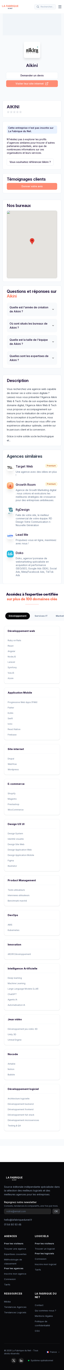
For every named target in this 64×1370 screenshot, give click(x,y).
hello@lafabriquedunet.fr (18, 1219)
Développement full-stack (21, 1115)
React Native (14, 729)
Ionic (10, 724)
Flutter (11, 707)
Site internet (16, 749)
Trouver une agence (15, 1248)
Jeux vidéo (15, 1019)
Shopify (12, 793)
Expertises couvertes (15, 1254)
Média (7, 1301)
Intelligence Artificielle (22, 968)
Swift (10, 718)
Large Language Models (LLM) (23, 989)
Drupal (11, 758)
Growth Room (26, 484)
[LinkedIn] (21, 1360)
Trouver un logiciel (45, 1248)
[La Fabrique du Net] (10, 6)
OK (56, 1211)
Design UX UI (16, 824)
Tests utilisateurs (16, 890)
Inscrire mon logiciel (45, 1264)
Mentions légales (44, 1316)
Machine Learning (16, 983)
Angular (11, 651)
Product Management (22, 880)
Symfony (12, 667)
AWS (10, 924)
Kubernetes (13, 930)
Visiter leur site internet (30, 83)
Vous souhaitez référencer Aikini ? (30, 162)
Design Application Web (20, 849)
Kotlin (10, 713)
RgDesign (23, 509)
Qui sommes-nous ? (45, 1310)
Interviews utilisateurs (19, 895)
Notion (11, 1069)
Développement (17, 615)
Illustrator (12, 866)
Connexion (10, 1279)
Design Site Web (16, 844)
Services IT (41, 615)
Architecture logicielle (19, 1098)
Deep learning (15, 978)
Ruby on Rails (14, 640)
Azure (10, 678)
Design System (15, 833)
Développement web (21, 631)
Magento (12, 799)
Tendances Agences (15, 1307)
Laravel (11, 662)
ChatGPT (12, 994)
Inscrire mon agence (15, 1273)
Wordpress (13, 769)
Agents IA (12, 999)
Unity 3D (12, 1034)
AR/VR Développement (19, 954)
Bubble (11, 1074)
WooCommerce (16, 809)
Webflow (12, 764)
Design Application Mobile (21, 855)
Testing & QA (14, 1125)
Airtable (11, 1064)
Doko (19, 553)
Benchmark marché (17, 900)
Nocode (13, 1054)
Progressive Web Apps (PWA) (22, 702)
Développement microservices (23, 1120)
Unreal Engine (15, 1040)
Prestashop (13, 804)
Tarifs (7, 1284)
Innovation (14, 944)
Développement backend (21, 1104)
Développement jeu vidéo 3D (23, 1029)
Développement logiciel (23, 1089)
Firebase (12, 734)
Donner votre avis (32, 186)
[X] (13, 1360)
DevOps (13, 915)
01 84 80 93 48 (12, 1224)
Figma (11, 860)
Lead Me (22, 534)
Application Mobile (20, 692)
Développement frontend (20, 1109)
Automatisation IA (16, 1005)
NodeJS (12, 656)
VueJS (11, 673)
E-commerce (16, 783)
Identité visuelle (16, 839)
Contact (39, 1305)
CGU (37, 1330)
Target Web (24, 466)
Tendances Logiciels (15, 1312)
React (10, 646)
